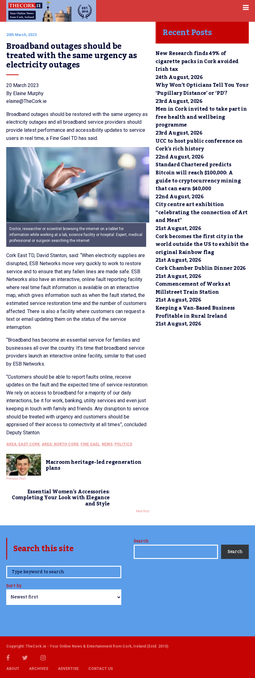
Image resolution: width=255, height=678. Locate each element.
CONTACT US (100, 668)
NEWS (107, 444)
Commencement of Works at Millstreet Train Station (192, 288)
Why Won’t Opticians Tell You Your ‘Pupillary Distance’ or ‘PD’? (201, 89)
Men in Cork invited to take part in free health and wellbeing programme (201, 117)
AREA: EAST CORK (23, 444)
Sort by (13, 586)
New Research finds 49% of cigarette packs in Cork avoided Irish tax (197, 61)
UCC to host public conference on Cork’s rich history (199, 145)
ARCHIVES (38, 668)
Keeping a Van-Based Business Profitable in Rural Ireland (195, 312)
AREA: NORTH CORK (60, 444)
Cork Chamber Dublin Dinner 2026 (200, 268)
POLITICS (123, 444)
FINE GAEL (90, 444)
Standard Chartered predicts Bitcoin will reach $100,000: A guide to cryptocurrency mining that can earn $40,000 (198, 177)
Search (141, 541)
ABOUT (12, 668)
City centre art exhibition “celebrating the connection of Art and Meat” (201, 212)
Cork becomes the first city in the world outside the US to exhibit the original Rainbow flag (202, 244)
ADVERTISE (68, 668)
